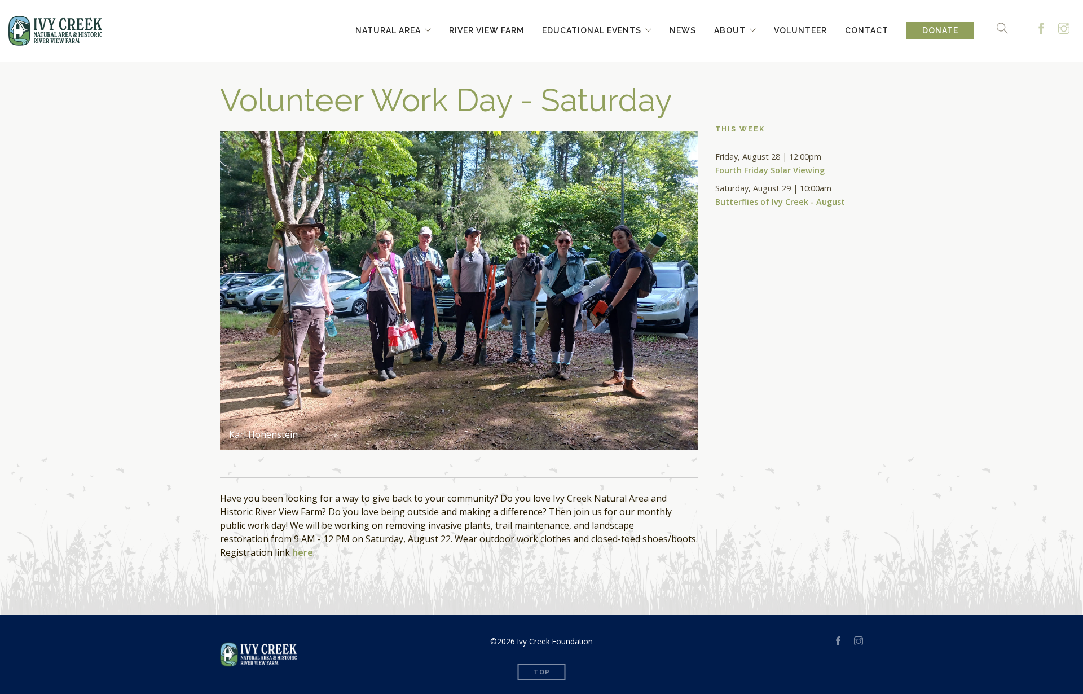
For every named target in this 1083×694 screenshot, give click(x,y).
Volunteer (800, 29)
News (683, 29)
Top (542, 672)
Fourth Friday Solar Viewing (770, 170)
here (302, 552)
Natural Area (388, 29)
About (730, 29)
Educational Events (591, 29)
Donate (940, 30)
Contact (866, 29)
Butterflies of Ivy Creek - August (780, 201)
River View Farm (486, 29)
